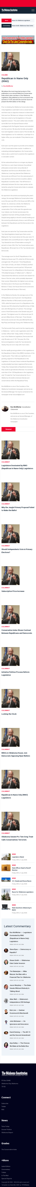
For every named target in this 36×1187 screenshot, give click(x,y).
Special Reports (7, 1178)
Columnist (6, 462)
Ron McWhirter (8, 86)
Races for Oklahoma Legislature (21, 20)
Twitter (4, 1106)
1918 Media (25, 1185)
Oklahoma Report (7, 1132)
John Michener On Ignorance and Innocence (19, 1022)
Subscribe (5, 1103)
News (14, 854)
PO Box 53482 (6, 1080)
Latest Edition (6, 1166)
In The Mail (5, 1175)
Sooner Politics (7, 1129)
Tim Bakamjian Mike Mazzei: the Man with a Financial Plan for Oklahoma (20, 974)
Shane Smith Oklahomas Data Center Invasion (20, 961)
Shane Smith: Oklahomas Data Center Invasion (22, 26)
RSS (3, 1109)
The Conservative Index (9, 1149)
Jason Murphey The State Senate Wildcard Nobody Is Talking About (20, 988)
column (5, 75)
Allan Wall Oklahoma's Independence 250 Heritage (20, 1000)
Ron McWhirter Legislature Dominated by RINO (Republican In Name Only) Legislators (21, 937)
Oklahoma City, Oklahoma (10, 1083)
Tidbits (4, 1172)
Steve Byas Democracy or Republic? (20, 950)
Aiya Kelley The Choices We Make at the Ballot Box (20, 1044)
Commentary (6, 1169)
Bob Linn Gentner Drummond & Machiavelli (19, 1011)
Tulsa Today (5, 1126)
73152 (4, 1086)
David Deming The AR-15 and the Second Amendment (20, 1033)
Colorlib (12, 1185)
